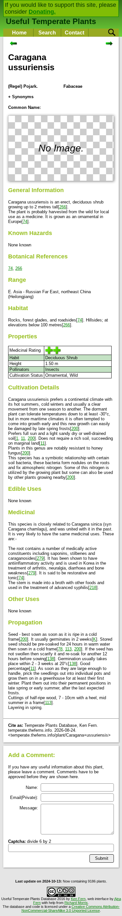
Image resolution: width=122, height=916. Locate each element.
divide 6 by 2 (29, 841)
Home (19, 32)
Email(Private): (24, 797)
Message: (29, 807)
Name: (32, 787)
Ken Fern (78, 899)
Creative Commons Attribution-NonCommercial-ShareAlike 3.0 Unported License (70, 908)
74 (25, 221)
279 (40, 558)
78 (60, 649)
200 (74, 428)
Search (47, 32)
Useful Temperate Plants (51, 21)
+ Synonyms (21, 96)
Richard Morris (76, 903)
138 (50, 658)
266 (62, 206)
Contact (74, 32)
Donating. (42, 11)
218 (92, 587)
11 (23, 438)
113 (68, 649)
